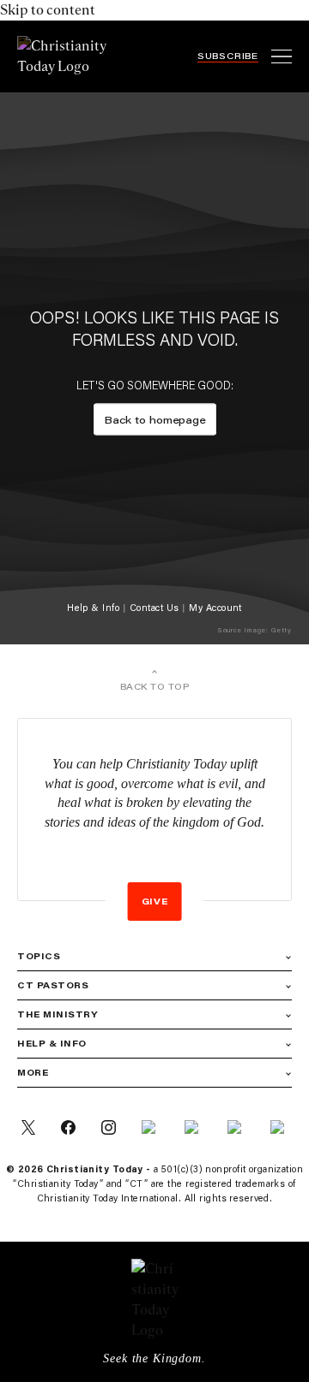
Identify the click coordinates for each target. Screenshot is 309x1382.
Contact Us (154, 608)
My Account (215, 608)
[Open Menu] (281, 56)
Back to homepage (155, 418)
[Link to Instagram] (108, 1127)
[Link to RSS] (150, 1127)
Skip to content (47, 10)
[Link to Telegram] (193, 1127)
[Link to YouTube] (279, 1127)
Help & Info (93, 608)
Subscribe (227, 56)
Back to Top (155, 686)
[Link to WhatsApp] (236, 1127)
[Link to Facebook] (68, 1127)
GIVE (155, 901)
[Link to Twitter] (28, 1127)
